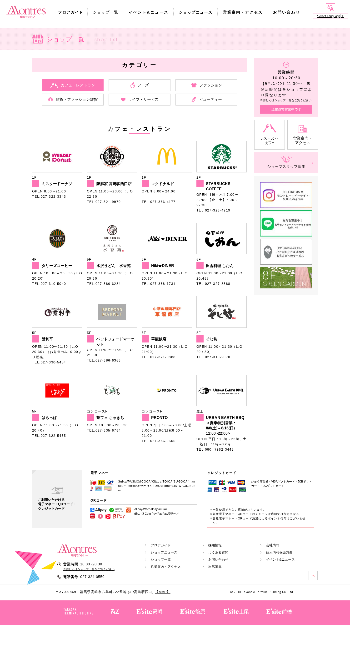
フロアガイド (70, 12)
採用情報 (215, 545)
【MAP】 (162, 592)
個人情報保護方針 (279, 552)
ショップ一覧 (105, 12)
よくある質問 (218, 552)
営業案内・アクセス (243, 12)
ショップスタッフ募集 (286, 167)
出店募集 (215, 567)
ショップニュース (196, 12)
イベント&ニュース (149, 12)
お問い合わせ (286, 12)
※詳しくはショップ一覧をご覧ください (89, 569)
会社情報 (272, 545)
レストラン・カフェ (269, 140)
